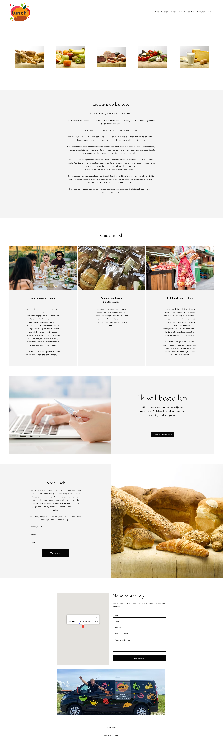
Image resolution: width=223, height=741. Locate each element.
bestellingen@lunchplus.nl (162, 415)
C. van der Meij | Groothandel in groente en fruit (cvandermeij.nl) (110, 169)
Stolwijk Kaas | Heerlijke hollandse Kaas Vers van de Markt (111, 182)
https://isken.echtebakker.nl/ (133, 140)
